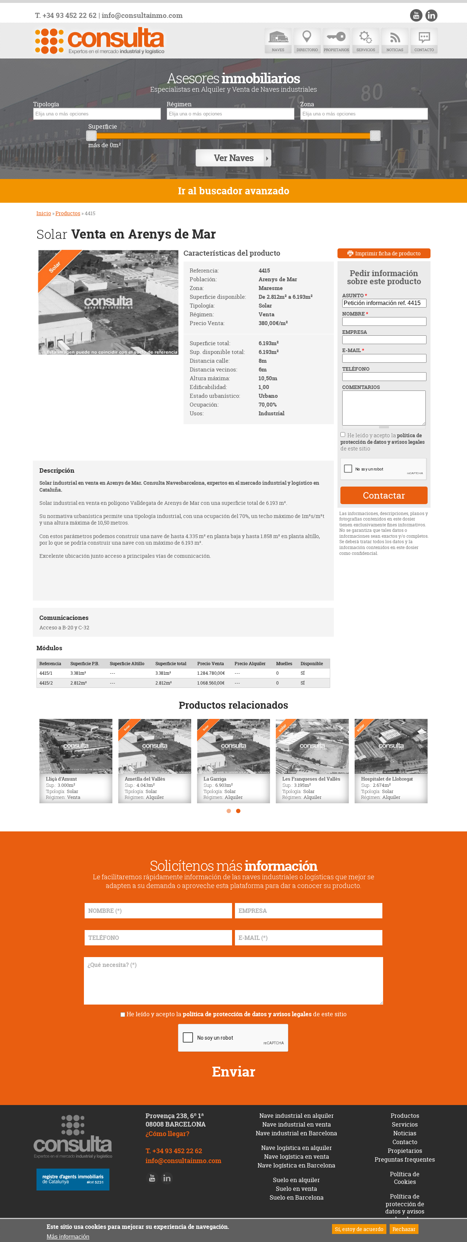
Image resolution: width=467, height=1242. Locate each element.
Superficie (102, 126)
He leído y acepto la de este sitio (382, 442)
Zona (307, 104)
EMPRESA (354, 332)
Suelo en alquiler (296, 1180)
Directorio (307, 41)
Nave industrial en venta (296, 1124)
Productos (67, 213)
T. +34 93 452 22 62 (66, 15)
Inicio (43, 213)
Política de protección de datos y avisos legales (404, 1207)
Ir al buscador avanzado (233, 191)
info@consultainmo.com (142, 15)
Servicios (365, 41)
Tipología (46, 104)
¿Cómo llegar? (167, 1133)
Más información (68, 1236)
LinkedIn (431, 15)
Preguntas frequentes (405, 1159)
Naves (278, 41)
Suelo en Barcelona (297, 1197)
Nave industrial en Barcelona (296, 1133)
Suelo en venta (296, 1189)
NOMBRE (355, 313)
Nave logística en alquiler (296, 1148)
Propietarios (336, 41)
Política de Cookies (405, 1178)
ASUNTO (354, 295)
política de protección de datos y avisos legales (382, 438)
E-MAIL (353, 350)
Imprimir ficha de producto (388, 253)
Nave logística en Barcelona (296, 1165)
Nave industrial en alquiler (296, 1116)
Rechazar (404, 1229)
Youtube (416, 15)
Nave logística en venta (296, 1157)
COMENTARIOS (361, 387)
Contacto (424, 41)
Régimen (179, 104)
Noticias (395, 41)
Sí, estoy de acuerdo (359, 1229)
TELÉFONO (356, 369)
